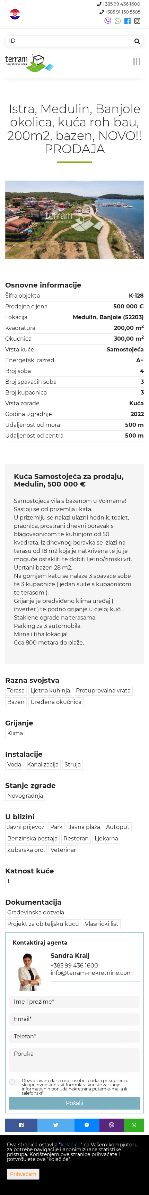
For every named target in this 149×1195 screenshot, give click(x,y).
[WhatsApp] (134, 1125)
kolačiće (70, 1145)
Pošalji (74, 1103)
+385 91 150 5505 (122, 12)
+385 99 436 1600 (121, 4)
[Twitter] (56, 1125)
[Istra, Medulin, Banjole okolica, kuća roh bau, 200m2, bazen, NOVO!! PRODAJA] (74, 220)
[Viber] (111, 1125)
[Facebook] (21, 1125)
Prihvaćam (23, 1174)
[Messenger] (86, 1125)
